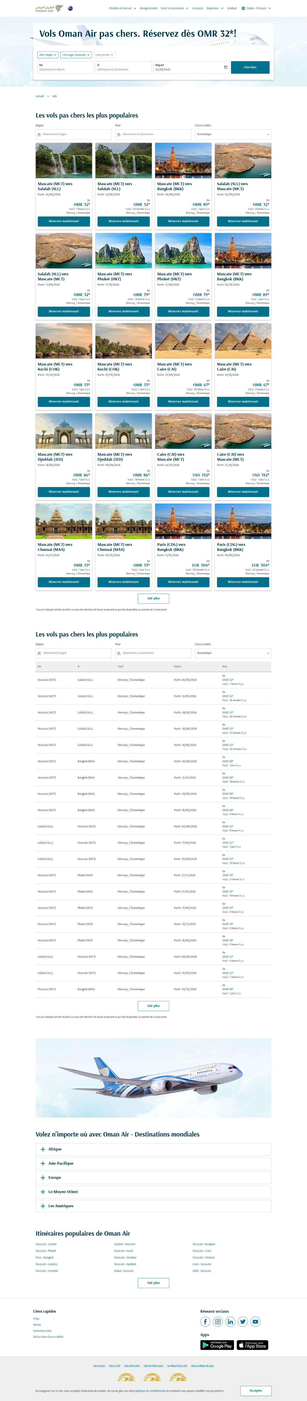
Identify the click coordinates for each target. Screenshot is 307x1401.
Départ (159, 65)
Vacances (197, 8)
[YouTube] (255, 1322)
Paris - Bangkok (44, 1257)
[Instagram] (218, 1322)
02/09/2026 (162, 69)
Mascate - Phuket (46, 1251)
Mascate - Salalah (46, 1244)
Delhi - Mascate (202, 1271)
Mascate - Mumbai (125, 1257)
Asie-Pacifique (60, 1163)
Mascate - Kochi (123, 1251)
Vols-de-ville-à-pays (153, 1365)
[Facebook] (205, 1322)
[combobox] (65, 69)
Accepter (256, 1390)
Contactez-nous (42, 1331)
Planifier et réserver (123, 8)
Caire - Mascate (202, 1264)
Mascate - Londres (46, 1264)
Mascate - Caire (202, 1251)
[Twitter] (243, 1322)
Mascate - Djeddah (125, 1264)
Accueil (40, 96)
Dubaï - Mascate (123, 1271)
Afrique (54, 1149)
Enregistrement (148, 8)
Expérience (215, 8)
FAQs (36, 1318)
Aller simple (45, 55)
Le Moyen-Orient (63, 1192)
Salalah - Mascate (124, 1244)
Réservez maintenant (64, 221)
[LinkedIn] (230, 1322)
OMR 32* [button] (215, 34)
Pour (118, 125)
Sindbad (232, 8)
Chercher (250, 67)
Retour (37, 1324)
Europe (54, 1178)
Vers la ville (114, 1365)
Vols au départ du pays (202, 1365)
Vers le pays (99, 1365)
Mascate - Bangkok (204, 1244)
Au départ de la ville (177, 1365)
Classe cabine (203, 125)
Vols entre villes (132, 1365)
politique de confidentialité (151, 1391)
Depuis (40, 125)
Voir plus (153, 1283)
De (41, 65)
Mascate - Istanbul (47, 1271)
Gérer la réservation (175, 8)
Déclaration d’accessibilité (48, 1337)
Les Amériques (60, 1206)
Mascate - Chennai (203, 1257)
